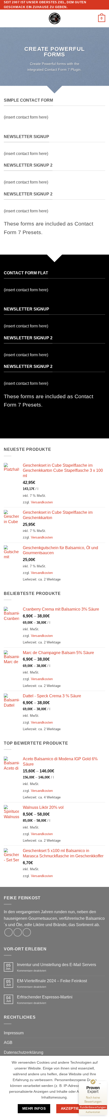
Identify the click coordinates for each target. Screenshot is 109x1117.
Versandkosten (42, 502)
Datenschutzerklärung (23, 1052)
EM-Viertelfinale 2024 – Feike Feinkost (52, 981)
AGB (8, 1042)
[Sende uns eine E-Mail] (27, 932)
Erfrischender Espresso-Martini (44, 997)
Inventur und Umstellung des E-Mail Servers (56, 965)
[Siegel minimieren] (100, 1083)
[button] (7, 18)
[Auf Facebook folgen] (8, 932)
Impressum (14, 1033)
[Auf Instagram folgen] (17, 932)
